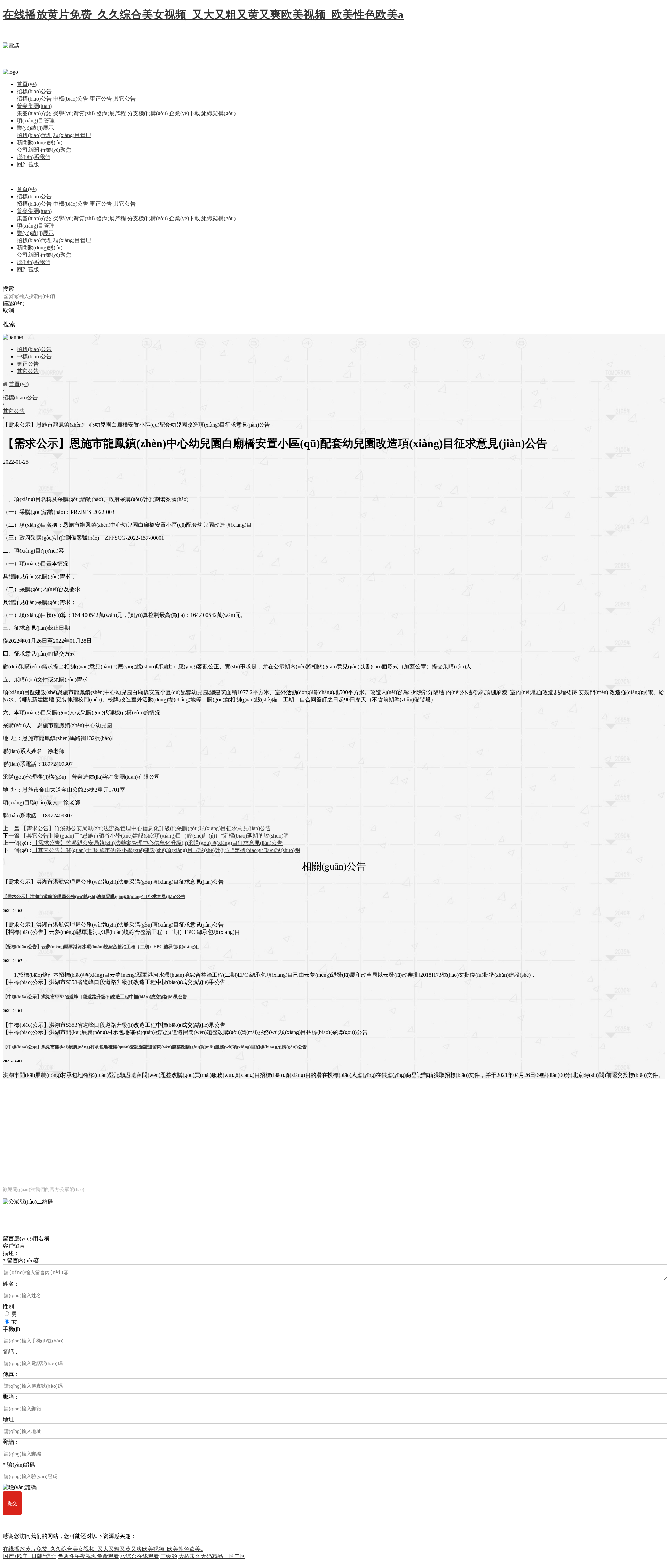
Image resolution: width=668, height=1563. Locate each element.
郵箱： (11, 1397)
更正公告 (101, 99)
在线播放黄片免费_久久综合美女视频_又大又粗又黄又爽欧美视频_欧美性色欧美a (203, 14)
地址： (11, 1419)
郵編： (11, 1442)
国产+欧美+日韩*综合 (29, 1556)
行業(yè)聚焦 (55, 150)
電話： (11, 1352)
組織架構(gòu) (218, 113)
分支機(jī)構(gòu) (147, 113)
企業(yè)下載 (184, 113)
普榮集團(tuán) (34, 106)
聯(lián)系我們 (33, 157)
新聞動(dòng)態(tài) (39, 142)
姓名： (11, 1284)
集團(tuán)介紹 (34, 113)
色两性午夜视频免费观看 (88, 1556)
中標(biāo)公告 (70, 99)
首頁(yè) (27, 84)
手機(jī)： (14, 1329)
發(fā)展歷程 (111, 113)
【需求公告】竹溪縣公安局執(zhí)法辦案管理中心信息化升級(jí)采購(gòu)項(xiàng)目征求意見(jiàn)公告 (157, 843)
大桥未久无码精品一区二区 (211, 1556)
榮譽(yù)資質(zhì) (74, 113)
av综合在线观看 (139, 1556)
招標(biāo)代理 (34, 135)
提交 (12, 1503)
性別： (11, 1306)
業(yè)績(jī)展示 (35, 128)
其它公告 (124, 99)
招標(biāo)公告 (34, 91)
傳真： (11, 1374)
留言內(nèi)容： (24, 1260)
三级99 (168, 1556)
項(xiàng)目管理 (36, 121)
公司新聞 (28, 150)
